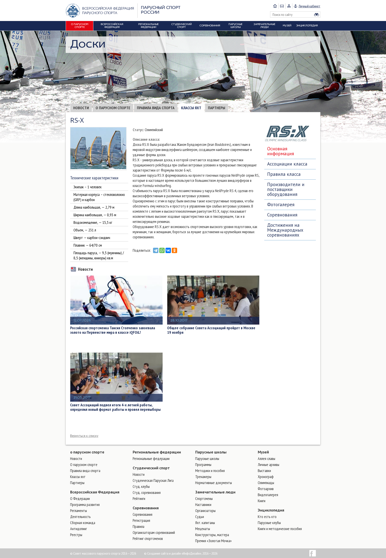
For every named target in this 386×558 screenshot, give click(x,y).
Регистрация (141, 520)
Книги (261, 500)
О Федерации (80, 498)
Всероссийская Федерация (94, 492)
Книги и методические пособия (280, 528)
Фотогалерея (280, 204)
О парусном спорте (113, 107)
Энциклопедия (271, 510)
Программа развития (85, 504)
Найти (316, 14)
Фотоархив (266, 488)
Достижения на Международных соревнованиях (285, 230)
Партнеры (216, 107)
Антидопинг (78, 528)
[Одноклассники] (174, 250)
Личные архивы (268, 464)
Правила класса (284, 174)
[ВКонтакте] (168, 250)
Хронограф (266, 476)
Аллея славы (266, 458)
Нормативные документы (213, 482)
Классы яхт (191, 107)
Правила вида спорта (155, 107)
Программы (203, 464)
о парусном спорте (87, 452)
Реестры (76, 534)
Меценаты (202, 528)
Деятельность (80, 516)
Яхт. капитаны (205, 522)
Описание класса (146, 139)
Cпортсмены (204, 498)
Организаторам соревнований (154, 532)
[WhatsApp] (162, 250)
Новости (81, 107)
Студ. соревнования (147, 492)
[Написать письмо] (281, 6)
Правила (138, 526)
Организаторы (205, 510)
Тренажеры (203, 476)
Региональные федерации (157, 452)
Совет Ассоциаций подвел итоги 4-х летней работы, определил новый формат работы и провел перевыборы (115, 407)
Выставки (264, 470)
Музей (263, 452)
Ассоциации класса (287, 164)
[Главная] (275, 6)
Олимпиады (266, 482)
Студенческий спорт (151, 468)
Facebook (312, 553)
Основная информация (280, 151)
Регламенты (78, 510)
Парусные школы (211, 452)
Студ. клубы (141, 486)
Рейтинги (139, 498)
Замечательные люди (215, 492)
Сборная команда (82, 522)
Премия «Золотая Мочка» (213, 540)
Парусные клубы (269, 522)
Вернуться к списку (84, 436)
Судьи (199, 516)
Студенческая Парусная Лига (153, 480)
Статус (138, 129)
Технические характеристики (94, 178)
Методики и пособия (210, 470)
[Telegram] (155, 250)
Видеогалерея (268, 494)
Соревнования (282, 215)
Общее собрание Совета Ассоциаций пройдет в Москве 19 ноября (211, 330)
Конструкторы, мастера (212, 534)
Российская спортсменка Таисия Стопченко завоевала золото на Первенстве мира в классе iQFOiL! (112, 330)
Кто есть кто (267, 516)
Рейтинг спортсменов (148, 538)
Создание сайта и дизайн (164, 553)
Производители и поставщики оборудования (285, 189)
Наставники (203, 504)
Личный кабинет (309, 6)
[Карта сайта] (288, 6)
